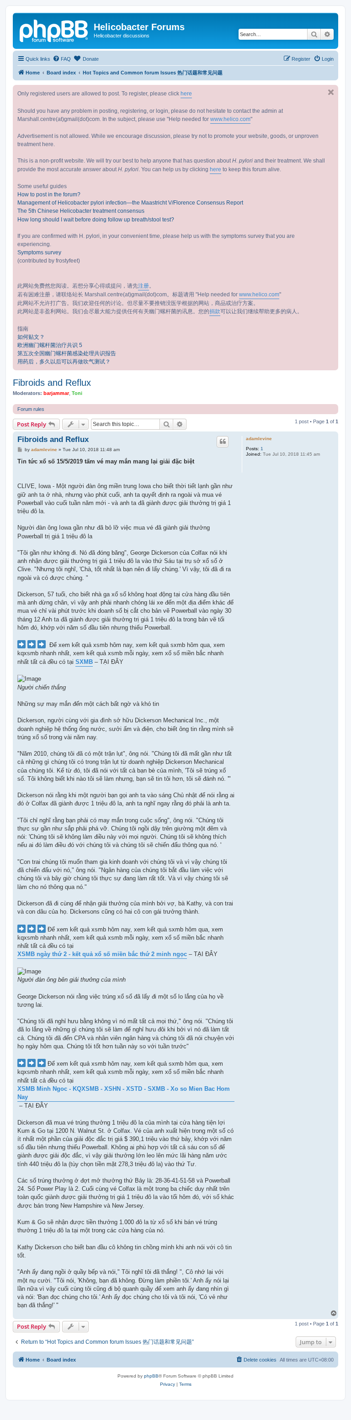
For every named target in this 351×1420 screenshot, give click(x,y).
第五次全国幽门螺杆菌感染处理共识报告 (66, 353)
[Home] (54, 29)
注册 (143, 286)
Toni (77, 393)
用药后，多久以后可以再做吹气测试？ (64, 361)
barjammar (56, 393)
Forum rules (30, 409)
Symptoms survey (39, 252)
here (186, 93)
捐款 (214, 311)
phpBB (151, 1375)
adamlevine (259, 438)
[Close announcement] (331, 92)
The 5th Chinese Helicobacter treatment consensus (80, 211)
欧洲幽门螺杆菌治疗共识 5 (49, 345)
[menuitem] (62, 58)
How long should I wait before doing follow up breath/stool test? (95, 219)
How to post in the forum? (48, 194)
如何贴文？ (31, 337)
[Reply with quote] (223, 441)
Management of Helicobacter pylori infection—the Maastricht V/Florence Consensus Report (130, 203)
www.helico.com (230, 119)
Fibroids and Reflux (52, 383)
